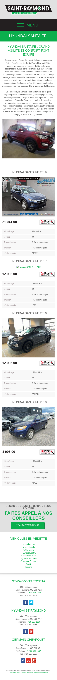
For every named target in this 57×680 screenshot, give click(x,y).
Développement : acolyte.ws (19, 672)
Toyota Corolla (28, 547)
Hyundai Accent (28, 544)
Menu (32, 25)
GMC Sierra (28, 550)
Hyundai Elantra (29, 553)
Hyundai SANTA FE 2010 (28, 402)
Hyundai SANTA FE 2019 (28, 172)
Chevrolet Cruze (28, 555)
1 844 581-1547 (34, 651)
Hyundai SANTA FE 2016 (28, 313)
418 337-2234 (34, 622)
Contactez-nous (27, 525)
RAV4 (28, 564)
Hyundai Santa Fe (28, 558)
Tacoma (28, 567)
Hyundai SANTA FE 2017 (28, 261)
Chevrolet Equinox (29, 561)
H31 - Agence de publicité (39, 672)
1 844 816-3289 (34, 593)
